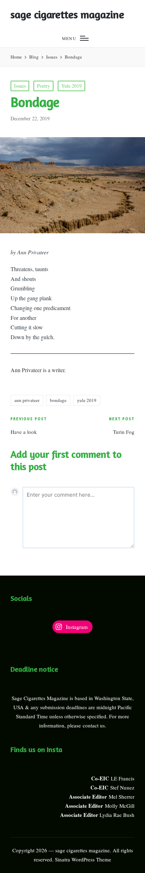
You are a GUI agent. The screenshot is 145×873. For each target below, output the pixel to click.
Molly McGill (119, 805)
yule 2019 (86, 400)
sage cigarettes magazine (67, 14)
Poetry (43, 85)
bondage (58, 400)
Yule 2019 (71, 85)
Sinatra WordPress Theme (83, 859)
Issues (20, 85)
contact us (94, 725)
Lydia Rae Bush (117, 814)
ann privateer (26, 400)
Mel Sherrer (121, 796)
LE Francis (122, 778)
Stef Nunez (122, 787)
